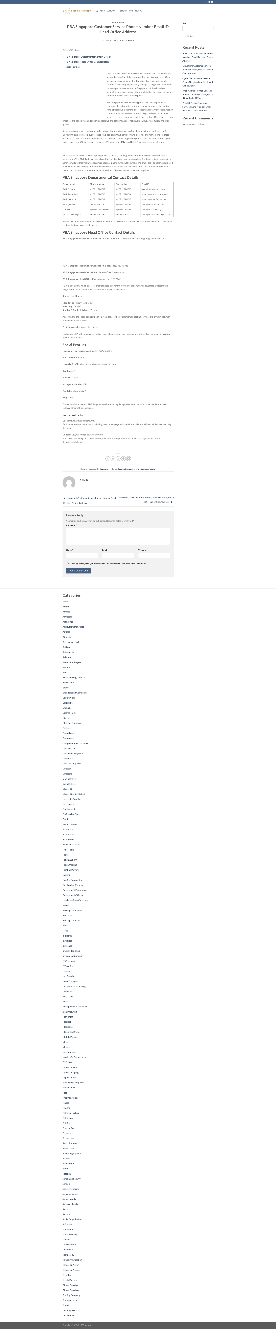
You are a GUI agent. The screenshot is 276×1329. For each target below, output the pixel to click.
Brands (66, 687)
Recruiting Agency (72, 1153)
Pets (65, 1092)
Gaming (66, 874)
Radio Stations (70, 1143)
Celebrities (68, 702)
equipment (144, 469)
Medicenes (68, 1026)
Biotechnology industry (74, 677)
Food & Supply (70, 859)
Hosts (66, 925)
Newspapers (69, 1052)
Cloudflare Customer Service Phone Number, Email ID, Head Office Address (197, 69)
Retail (65, 1168)
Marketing (68, 1016)
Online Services (70, 1067)
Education (67, 788)
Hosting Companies (72, 920)
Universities (68, 1315)
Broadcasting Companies (75, 692)
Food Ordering (70, 864)
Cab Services (69, 697)
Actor (65, 601)
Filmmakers (68, 839)
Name (69, 550)
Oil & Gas (67, 1062)
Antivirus (67, 647)
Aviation (67, 657)
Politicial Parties (71, 1112)
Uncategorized (70, 1310)
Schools (66, 1183)
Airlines (66, 631)
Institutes (67, 940)
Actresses (67, 616)
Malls (65, 1001)
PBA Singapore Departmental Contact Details (88, 56)
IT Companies (69, 961)
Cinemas (67, 718)
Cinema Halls (69, 712)
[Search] (97, 11)
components (134, 469)
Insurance (67, 945)
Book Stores (69, 682)
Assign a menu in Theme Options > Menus (121, 11)
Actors (66, 606)
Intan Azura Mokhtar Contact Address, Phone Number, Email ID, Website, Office (197, 94)
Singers (66, 1214)
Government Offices (73, 895)
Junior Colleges (70, 981)
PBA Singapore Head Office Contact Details (87, 61)
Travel (66, 1305)
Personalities (69, 1087)
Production (68, 1138)
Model (66, 1042)
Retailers (67, 1173)
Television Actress (71, 1269)
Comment (71, 525)
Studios (66, 1239)
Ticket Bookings (71, 1290)
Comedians (68, 733)
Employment (69, 809)
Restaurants (68, 1163)
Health (66, 905)
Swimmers (68, 1249)
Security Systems (71, 1188)
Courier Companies (72, 763)
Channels (67, 707)
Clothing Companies (73, 723)
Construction (69, 748)
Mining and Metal (71, 1031)
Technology (118, 22)
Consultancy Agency (73, 753)
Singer (66, 1209)
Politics (66, 1123)
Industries (67, 935)
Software (67, 1224)
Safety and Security (72, 1178)
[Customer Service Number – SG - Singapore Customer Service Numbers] (77, 11)
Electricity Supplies (72, 799)
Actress (66, 611)
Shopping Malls (70, 1204)
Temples (67, 1274)
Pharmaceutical (70, 1097)
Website (142, 550)
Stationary (68, 1229)
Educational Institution (74, 793)
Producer (67, 1133)
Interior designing (71, 950)
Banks (66, 672)
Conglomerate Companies (75, 743)
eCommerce (69, 783)
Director (67, 768)
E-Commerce (69, 778)
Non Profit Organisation (75, 1057)
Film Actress (69, 834)
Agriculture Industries (73, 626)
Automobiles (69, 652)
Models (66, 1047)
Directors (67, 773)
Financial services (71, 844)
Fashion (66, 819)
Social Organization (72, 1219)
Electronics (68, 804)
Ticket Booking (70, 1285)
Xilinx (124, 142)
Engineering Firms (71, 814)
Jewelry (66, 971)
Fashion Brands (70, 824)
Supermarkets (69, 1244)
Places (66, 1102)
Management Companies (75, 1006)
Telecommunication (72, 1259)
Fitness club (68, 849)
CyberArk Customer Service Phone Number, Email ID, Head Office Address (197, 82)
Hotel (65, 930)
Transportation (70, 1300)
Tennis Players (70, 1279)
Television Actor (71, 1264)
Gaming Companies (72, 880)
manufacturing (70, 1011)
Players (66, 1107)
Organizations (70, 1077)
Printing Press (69, 1128)
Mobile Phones (70, 1036)
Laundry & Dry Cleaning (74, 986)
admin (131, 40)
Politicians (68, 1117)
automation (123, 469)
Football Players (71, 869)
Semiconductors (70, 1193)
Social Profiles (73, 66)
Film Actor (68, 829)
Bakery (66, 667)
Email (105, 550)
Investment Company (73, 955)
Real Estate (68, 1148)
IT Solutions (68, 966)
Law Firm (67, 991)
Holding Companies (72, 910)
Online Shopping (71, 1072)
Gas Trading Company (74, 885)
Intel (133, 142)
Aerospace (68, 621)
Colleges (67, 728)
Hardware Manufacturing (75, 900)
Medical (67, 1021)
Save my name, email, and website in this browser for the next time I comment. (108, 563)
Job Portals (68, 976)
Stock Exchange (70, 1234)
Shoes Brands (69, 1198)
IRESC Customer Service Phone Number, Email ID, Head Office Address (197, 57)
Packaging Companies (74, 1082)
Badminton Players (72, 662)
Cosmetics (68, 758)
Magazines (68, 996)
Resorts (66, 1158)
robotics (152, 469)
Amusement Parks (71, 642)
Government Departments (75, 890)
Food (65, 854)
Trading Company (71, 1295)
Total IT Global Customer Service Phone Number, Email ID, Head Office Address (196, 107)
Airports (67, 637)
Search (185, 23)
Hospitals (67, 915)
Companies (68, 738)
